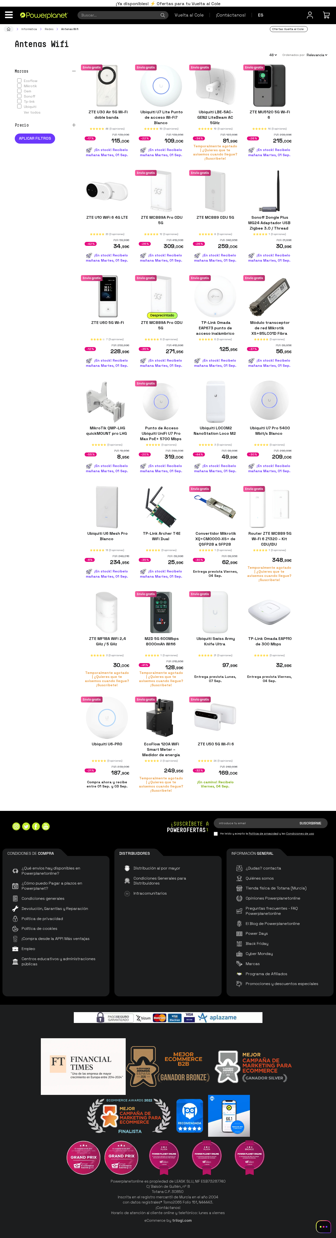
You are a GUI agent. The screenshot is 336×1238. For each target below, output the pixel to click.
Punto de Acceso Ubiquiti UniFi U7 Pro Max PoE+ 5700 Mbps (161, 433)
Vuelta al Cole (189, 15)
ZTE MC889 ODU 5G (215, 217)
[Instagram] (16, 827)
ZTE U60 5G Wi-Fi (107, 322)
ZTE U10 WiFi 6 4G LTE (107, 217)
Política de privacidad (263, 833)
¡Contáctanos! (230, 15)
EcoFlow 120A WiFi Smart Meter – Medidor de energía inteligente (161, 752)
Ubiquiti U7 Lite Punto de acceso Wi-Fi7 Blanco (161, 117)
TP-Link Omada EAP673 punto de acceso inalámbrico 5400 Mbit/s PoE (215, 330)
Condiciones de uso (300, 833)
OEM (27, 91)
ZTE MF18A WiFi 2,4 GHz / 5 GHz (107, 641)
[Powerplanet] (9, 29)
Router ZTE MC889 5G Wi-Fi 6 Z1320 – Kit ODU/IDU (269, 539)
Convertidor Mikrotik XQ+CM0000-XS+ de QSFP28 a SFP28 (215, 539)
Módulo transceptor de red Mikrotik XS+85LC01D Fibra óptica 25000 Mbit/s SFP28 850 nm (269, 333)
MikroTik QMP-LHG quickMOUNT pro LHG (107, 430)
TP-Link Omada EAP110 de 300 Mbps (269, 641)
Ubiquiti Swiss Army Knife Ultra (215, 641)
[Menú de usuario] (310, 15)
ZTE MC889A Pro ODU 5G (161, 220)
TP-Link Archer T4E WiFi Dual (161, 536)
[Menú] (9, 15)
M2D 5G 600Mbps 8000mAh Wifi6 (161, 641)
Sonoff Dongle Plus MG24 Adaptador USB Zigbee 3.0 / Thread (269, 223)
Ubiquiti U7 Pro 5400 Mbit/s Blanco (269, 430)
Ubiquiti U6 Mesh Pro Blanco (107, 536)
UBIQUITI (30, 106)
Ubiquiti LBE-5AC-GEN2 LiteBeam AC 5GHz (215, 117)
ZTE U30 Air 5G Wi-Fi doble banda (107, 114)
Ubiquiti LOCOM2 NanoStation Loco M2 (215, 430)
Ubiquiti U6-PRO (107, 744)
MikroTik (30, 86)
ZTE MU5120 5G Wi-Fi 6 (269, 114)
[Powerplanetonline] (44, 15)
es (260, 15)
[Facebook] (36, 827)
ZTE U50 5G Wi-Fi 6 (215, 744)
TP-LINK (29, 101)
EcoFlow (30, 81)
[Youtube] (46, 827)
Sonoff (29, 96)
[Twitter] (26, 827)
